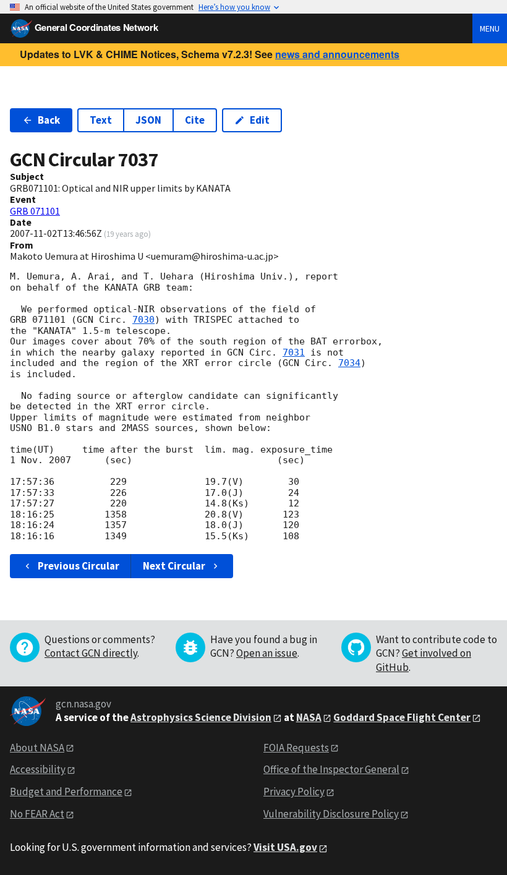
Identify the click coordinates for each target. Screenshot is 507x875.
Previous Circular (78, 566)
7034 (349, 363)
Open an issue (266, 653)
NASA (309, 717)
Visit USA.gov (285, 847)
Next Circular (174, 566)
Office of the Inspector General (331, 769)
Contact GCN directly (91, 653)
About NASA (37, 747)
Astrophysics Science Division (200, 717)
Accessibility (38, 769)
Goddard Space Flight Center (402, 717)
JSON (148, 120)
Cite (195, 120)
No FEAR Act (37, 814)
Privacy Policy (294, 791)
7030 (143, 319)
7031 (294, 352)
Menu (490, 28)
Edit (260, 120)
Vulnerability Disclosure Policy (331, 814)
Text (101, 120)
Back (49, 120)
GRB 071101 (35, 211)
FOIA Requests (296, 747)
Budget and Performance (66, 791)
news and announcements (337, 54)
